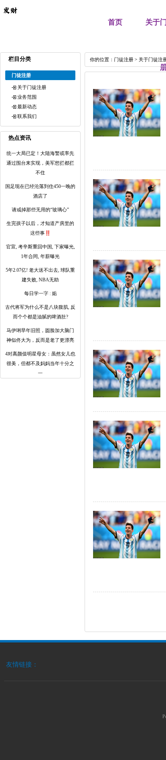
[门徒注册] (10, 18)
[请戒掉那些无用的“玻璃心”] (126, 305)
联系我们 (27, 116)
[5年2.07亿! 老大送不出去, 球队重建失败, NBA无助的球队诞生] (126, 557)
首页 (115, 22)
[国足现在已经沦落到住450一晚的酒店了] (126, 225)
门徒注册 (123, 59)
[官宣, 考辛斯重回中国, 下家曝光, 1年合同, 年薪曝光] (126, 466)
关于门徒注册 (31, 87)
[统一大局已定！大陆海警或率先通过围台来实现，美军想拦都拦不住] (126, 135)
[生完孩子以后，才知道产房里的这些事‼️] (126, 396)
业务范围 (27, 97)
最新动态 (27, 106)
